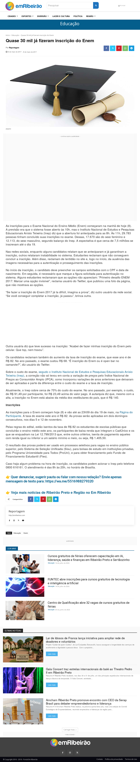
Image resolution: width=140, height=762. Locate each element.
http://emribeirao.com (17, 515)
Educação (69, 23)
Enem (26, 533)
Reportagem (14, 47)
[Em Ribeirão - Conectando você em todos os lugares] (23, 5)
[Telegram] (131, 48)
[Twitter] (112, 48)
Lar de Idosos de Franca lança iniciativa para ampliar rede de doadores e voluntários (85, 639)
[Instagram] (14, 520)
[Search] (96, 5)
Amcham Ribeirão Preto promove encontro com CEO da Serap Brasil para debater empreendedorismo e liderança (86, 701)
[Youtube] (23, 520)
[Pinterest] (119, 48)
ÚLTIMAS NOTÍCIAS (13, 631)
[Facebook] (106, 48)
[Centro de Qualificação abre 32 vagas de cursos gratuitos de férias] (25, 610)
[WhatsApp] (125, 48)
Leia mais (52, 654)
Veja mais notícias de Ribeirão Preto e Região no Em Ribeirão (61, 492)
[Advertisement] (70, 179)
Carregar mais (69, 730)
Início (8, 35)
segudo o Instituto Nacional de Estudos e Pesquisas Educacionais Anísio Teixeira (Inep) (69, 373)
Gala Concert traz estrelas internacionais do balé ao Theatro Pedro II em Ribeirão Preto (89, 670)
